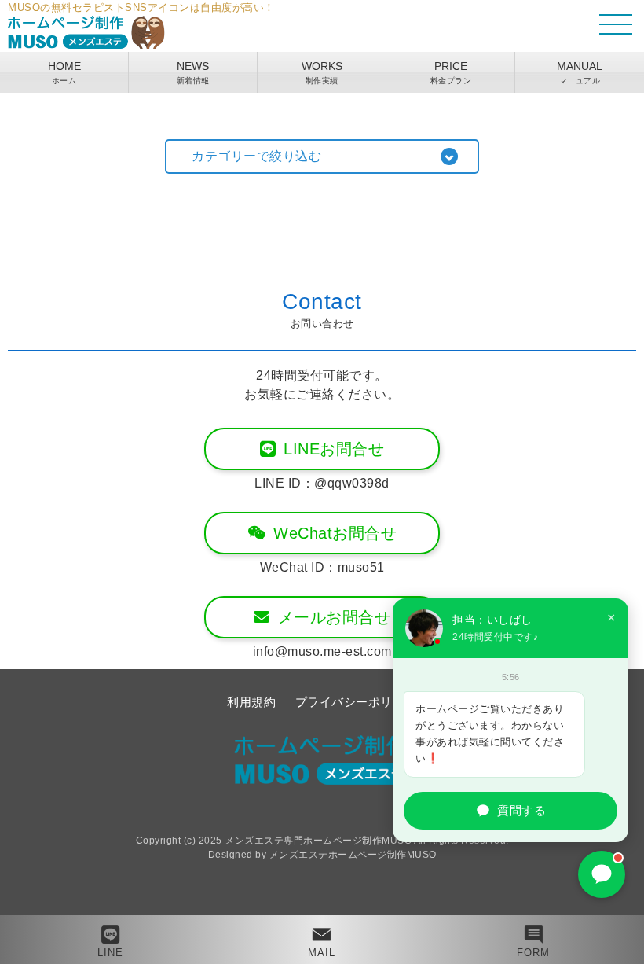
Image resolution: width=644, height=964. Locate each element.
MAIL (321, 952)
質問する (521, 810)
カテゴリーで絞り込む (256, 156)
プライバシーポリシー (356, 701)
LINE (110, 952)
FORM (533, 952)
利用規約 (251, 701)
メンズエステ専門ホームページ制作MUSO (318, 840)
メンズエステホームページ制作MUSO (353, 854)
